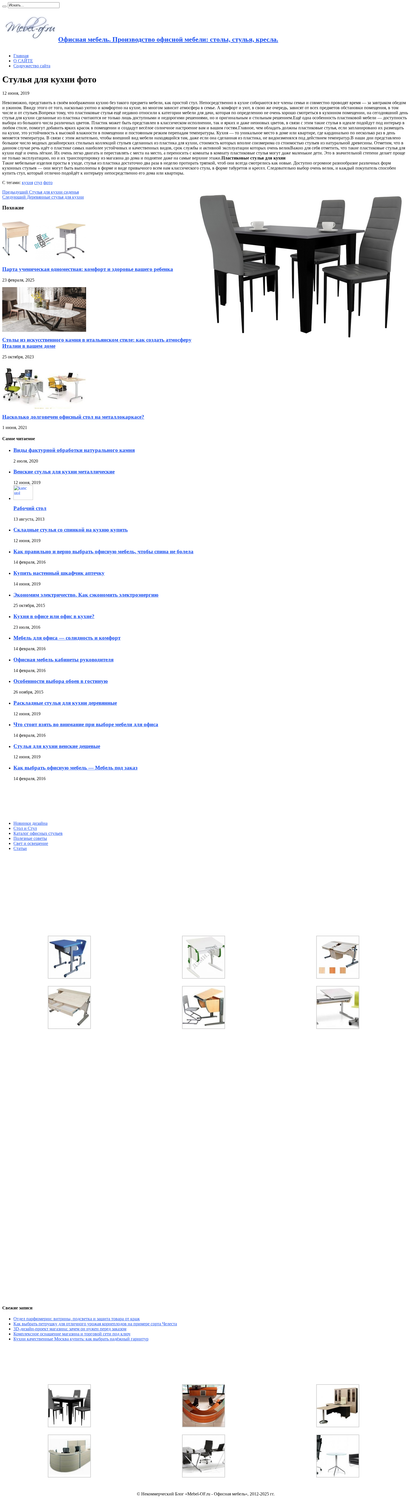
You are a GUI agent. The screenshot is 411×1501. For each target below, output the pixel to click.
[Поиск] (4, 6)
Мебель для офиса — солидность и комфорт (67, 638)
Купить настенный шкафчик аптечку (59, 573)
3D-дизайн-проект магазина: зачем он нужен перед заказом (69, 1328)
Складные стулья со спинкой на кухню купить (70, 530)
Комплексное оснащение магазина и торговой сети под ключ (71, 1333)
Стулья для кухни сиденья (40, 192)
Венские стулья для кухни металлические (64, 472)
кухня (27, 182)
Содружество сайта (31, 65)
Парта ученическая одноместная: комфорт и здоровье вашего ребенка (87, 269)
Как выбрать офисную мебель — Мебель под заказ (75, 768)
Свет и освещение (30, 843)
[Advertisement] (44, 801)
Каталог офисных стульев (38, 833)
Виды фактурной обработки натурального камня (74, 450)
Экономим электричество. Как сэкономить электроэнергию (86, 595)
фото (48, 182)
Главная (21, 55)
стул (38, 182)
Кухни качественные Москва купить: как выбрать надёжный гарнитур (80, 1338)
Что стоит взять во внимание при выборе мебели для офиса (85, 724)
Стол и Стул (25, 828)
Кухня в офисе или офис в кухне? (54, 616)
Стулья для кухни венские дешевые (56, 746)
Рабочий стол (29, 508)
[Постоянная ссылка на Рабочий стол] (23, 498)
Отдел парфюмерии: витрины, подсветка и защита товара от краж (76, 1318)
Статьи (20, 848)
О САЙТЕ (23, 60)
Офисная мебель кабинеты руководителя (63, 660)
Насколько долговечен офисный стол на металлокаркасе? (73, 417)
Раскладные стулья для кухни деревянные (65, 703)
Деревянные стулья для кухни (43, 197)
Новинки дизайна (30, 823)
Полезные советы (30, 838)
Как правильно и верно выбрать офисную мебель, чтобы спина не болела (103, 551)
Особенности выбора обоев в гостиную (60, 681)
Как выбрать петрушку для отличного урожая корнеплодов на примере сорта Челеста (95, 1323)
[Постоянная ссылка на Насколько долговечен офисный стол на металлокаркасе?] (44, 407)
